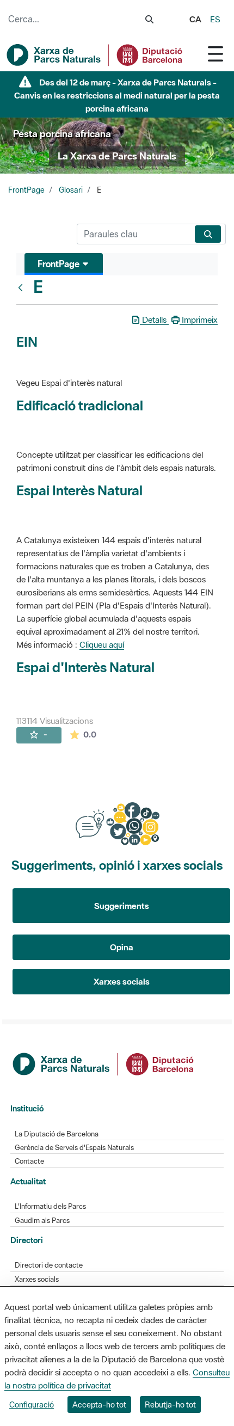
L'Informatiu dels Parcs (50, 1206)
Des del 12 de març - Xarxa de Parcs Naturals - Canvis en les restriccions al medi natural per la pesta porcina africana (117, 95)
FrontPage (26, 190)
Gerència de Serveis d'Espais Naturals (74, 1147)
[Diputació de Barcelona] (104, 1063)
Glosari (71, 190)
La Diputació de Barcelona (56, 1134)
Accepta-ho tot (99, 1404)
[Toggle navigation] (215, 53)
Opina (121, 947)
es (215, 19)
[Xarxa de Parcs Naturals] (95, 55)
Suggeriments (121, 905)
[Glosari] (22, 287)
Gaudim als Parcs (42, 1220)
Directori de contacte (49, 1265)
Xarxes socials (122, 981)
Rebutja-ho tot (170, 1404)
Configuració (31, 1404)
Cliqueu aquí (101, 644)
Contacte (29, 1161)
